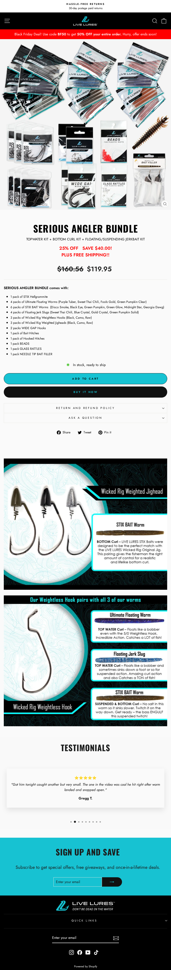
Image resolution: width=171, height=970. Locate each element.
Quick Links (84, 921)
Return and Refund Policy (85, 408)
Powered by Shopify (85, 966)
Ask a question (85, 418)
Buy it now (85, 392)
